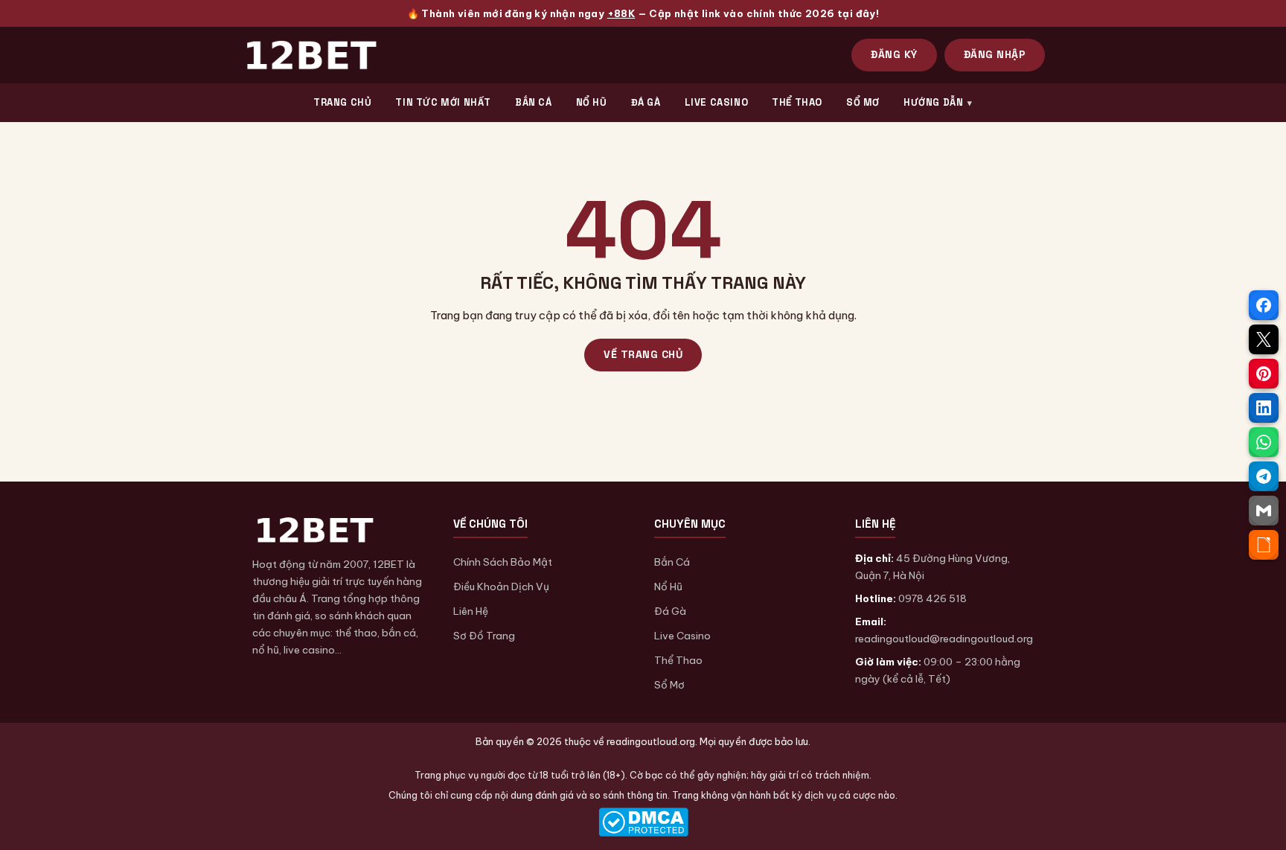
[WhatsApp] (1264, 442)
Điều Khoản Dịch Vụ (501, 586)
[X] (1264, 339)
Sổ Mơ (669, 684)
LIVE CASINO (717, 102)
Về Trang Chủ (643, 354)
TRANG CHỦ (342, 102)
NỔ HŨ (591, 102)
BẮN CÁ (533, 102)
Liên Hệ (470, 611)
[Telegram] (1264, 476)
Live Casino (682, 635)
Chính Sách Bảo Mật (502, 562)
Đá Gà (670, 611)
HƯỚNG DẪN (933, 102)
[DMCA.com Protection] (643, 822)
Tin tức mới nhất (443, 102)
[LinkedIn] (1264, 408)
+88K (621, 13)
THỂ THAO (797, 102)
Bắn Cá (672, 562)
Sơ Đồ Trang (484, 635)
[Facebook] (1264, 305)
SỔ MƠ (863, 102)
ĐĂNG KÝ (894, 54)
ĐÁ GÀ (646, 102)
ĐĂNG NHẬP (995, 54)
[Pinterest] (1264, 374)
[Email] (1264, 510)
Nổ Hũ (668, 586)
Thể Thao (678, 660)
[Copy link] (1264, 545)
